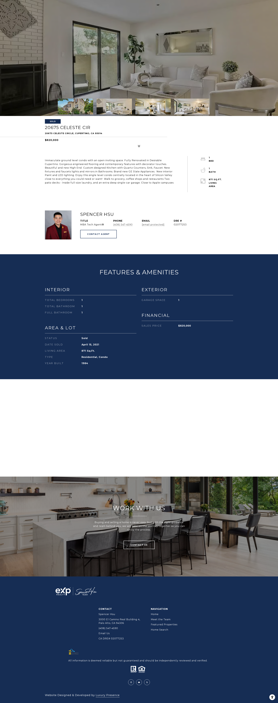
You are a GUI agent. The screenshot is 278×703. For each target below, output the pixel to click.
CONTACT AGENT (98, 234)
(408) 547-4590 (123, 224)
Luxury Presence (108, 695)
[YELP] (147, 682)
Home (155, 614)
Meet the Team (161, 619)
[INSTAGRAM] (131, 682)
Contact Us (139, 545)
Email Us (104, 633)
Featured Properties (164, 624)
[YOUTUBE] (139, 682)
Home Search (159, 629)
